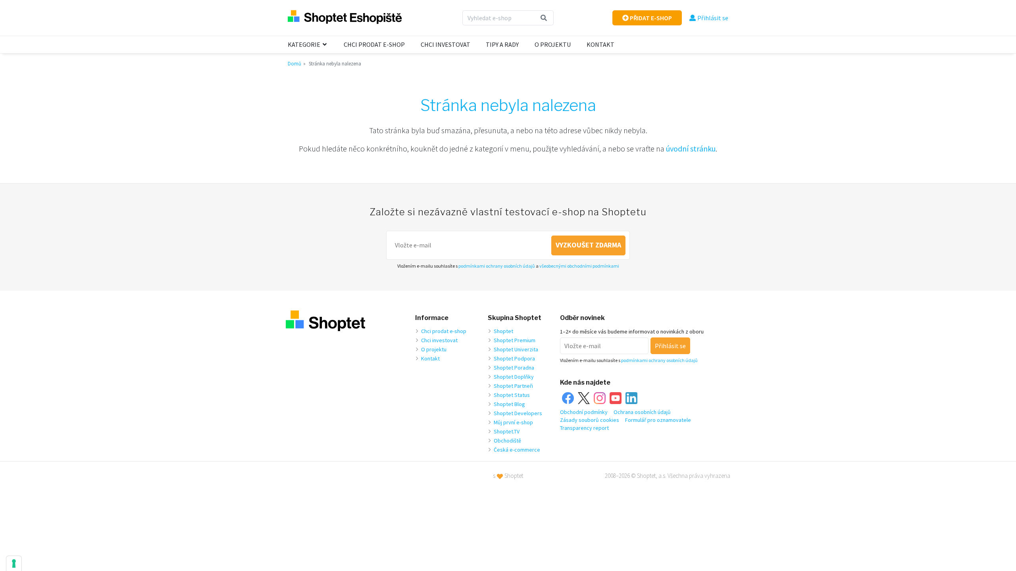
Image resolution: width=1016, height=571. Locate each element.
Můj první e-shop (513, 422)
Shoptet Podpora (514, 358)
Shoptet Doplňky (514, 376)
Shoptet (503, 331)
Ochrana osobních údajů (642, 412)
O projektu (553, 44)
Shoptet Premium (514, 340)
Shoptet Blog (509, 404)
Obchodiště (507, 440)
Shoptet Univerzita (516, 349)
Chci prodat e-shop (374, 44)
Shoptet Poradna (514, 367)
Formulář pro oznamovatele (658, 419)
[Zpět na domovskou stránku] (345, 18)
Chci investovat (445, 44)
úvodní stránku (691, 148)
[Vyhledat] (544, 17)
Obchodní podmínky (584, 412)
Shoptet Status (512, 395)
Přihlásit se (712, 18)
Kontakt (600, 44)
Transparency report (584, 427)
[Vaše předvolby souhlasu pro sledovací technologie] (13, 563)
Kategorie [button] (304, 44)
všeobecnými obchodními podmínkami (579, 266)
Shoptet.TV (507, 431)
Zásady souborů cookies (589, 419)
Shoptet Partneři (513, 385)
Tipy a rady (502, 44)
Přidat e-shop (650, 18)
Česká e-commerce (517, 449)
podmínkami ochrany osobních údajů (496, 266)
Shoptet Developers (518, 413)
